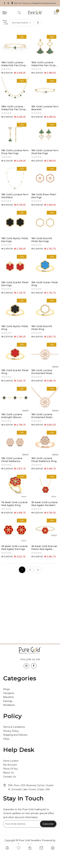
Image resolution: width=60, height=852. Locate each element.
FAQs (6, 738)
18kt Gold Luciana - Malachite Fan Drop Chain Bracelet (13, 64)
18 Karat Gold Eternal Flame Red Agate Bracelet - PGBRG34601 (44, 548)
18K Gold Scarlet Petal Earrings (14, 284)
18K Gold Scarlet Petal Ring (14, 372)
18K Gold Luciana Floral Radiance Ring (44, 460)
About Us (8, 772)
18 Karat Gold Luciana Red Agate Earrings (14, 548)
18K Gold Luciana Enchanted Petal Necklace (41, 416)
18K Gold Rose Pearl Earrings (43, 196)
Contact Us (9, 776)
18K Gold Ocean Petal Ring (44, 284)
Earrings (7, 701)
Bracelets (8, 697)
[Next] (38, 570)
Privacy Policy (11, 731)
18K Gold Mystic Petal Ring (14, 328)
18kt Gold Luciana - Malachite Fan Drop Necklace (13, 108)
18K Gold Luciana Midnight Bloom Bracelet (11, 416)
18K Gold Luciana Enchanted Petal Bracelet (41, 372)
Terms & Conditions (14, 726)
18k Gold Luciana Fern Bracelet (45, 108)
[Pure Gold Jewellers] (35, 12)
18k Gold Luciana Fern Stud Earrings (45, 152)
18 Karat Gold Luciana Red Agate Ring (14, 504)
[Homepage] (30, 848)
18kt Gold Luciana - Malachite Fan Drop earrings (43, 64)
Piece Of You (10, 768)
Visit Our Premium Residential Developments (35, 3)
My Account (10, 764)
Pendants (8, 693)
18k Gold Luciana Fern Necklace (14, 196)
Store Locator (11, 760)
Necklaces (9, 705)
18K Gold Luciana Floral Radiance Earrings (11, 460)
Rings (6, 689)
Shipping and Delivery (15, 734)
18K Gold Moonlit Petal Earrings (41, 240)
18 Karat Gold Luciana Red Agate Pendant (44, 504)
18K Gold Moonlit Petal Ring (41, 328)
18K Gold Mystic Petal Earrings (14, 240)
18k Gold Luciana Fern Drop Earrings (14, 152)
